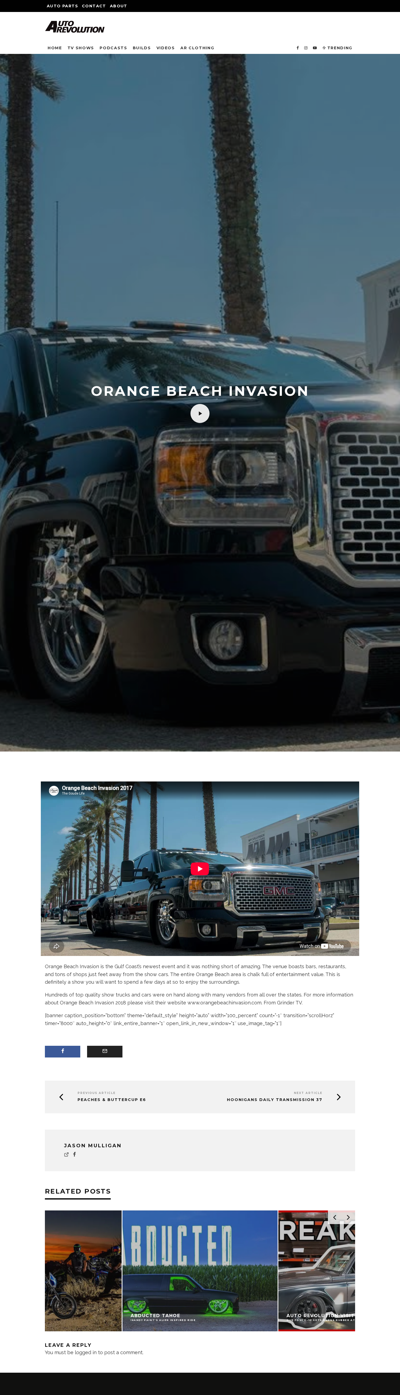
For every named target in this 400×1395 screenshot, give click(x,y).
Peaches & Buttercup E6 (112, 1099)
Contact (94, 6)
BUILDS (142, 47)
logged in (86, 1352)
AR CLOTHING (197, 47)
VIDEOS (165, 47)
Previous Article (97, 1093)
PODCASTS (113, 47)
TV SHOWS (80, 47)
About (118, 6)
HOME (55, 47)
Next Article (308, 1093)
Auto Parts (62, 6)
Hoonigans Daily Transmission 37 (274, 1099)
